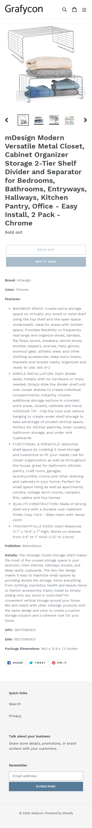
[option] (23, 120)
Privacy (15, 716)
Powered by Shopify (59, 813)
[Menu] (84, 9)
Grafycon (37, 813)
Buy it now (46, 261)
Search (15, 704)
